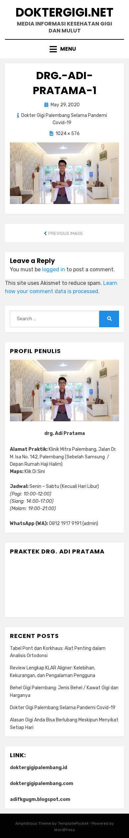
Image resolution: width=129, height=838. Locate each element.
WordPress (64, 829)
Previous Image (65, 233)
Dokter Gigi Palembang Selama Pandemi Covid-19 (62, 707)
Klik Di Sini (34, 471)
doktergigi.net (64, 12)
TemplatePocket (73, 823)
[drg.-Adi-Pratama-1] (64, 173)
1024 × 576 (68, 133)
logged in (53, 269)
